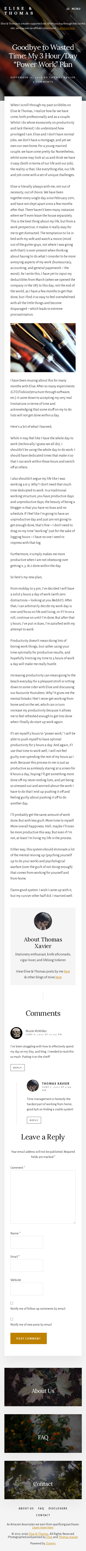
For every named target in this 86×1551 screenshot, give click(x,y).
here (67, 971)
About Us (43, 1390)
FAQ (43, 1437)
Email (15, 1256)
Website (15, 1280)
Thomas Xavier (56, 1083)
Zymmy (50, 1543)
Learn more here (66, 28)
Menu (76, 9)
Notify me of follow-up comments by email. (38, 1308)
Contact (43, 1483)
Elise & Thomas (19, 11)
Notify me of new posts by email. (31, 1324)
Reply (17, 1068)
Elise (49, 1537)
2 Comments (43, 82)
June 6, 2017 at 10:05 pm (44, 1034)
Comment (17, 1167)
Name (15, 1233)
